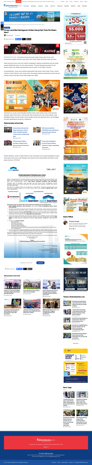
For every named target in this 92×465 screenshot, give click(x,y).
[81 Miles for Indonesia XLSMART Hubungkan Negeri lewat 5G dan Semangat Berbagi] (12, 284)
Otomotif (40, 6)
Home (6, 24)
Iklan (67, 1)
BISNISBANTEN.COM (10, 57)
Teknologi (59, 6)
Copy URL (40, 262)
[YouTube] (73, 229)
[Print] (2, 28)
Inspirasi (66, 6)
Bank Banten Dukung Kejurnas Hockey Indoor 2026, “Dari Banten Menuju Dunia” (80, 320)
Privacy (71, 1)
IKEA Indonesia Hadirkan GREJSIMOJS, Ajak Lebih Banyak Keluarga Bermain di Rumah (50, 130)
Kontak (81, 1)
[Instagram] (75, 229)
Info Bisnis (26, 6)
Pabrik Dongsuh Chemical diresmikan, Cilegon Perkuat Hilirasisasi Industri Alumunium (21, 143)
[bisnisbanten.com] (13, 6)
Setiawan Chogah (74, 221)
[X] (2, 26)
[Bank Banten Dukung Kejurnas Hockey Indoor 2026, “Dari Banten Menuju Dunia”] (67, 320)
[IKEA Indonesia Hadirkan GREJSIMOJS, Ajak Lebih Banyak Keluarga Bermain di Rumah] (37, 129)
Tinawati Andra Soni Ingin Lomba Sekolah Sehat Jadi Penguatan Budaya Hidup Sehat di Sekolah (69, 402)
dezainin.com (85, 462)
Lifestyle (52, 6)
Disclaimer (76, 1)
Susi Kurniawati (10, 35)
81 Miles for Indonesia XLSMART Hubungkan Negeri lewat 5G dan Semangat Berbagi (12, 292)
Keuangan (33, 6)
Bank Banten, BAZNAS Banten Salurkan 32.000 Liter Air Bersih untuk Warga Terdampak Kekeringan (44, 1)
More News (75, 343)
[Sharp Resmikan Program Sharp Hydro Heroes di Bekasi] (32, 284)
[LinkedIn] (71, 229)
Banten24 (84, 6)
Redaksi (62, 1)
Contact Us (71, 462)
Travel (46, 6)
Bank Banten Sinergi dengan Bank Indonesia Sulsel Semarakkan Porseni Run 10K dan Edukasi (81, 420)
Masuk (85, 1)
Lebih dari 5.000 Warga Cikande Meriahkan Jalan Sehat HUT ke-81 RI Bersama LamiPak (31, 311)
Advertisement (64, 462)
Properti (73, 6)
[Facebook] (70, 229)
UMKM (78, 6)
